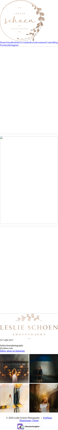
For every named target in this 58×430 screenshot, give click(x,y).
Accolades (25, 42)
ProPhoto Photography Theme (35, 419)
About (9, 42)
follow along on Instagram (12, 351)
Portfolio (16, 42)
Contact (49, 42)
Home (3, 42)
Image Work (28, 53)
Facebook (4, 45)
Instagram (13, 45)
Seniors (28, 142)
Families (29, 232)
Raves (33, 42)
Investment (41, 42)
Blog (55, 42)
